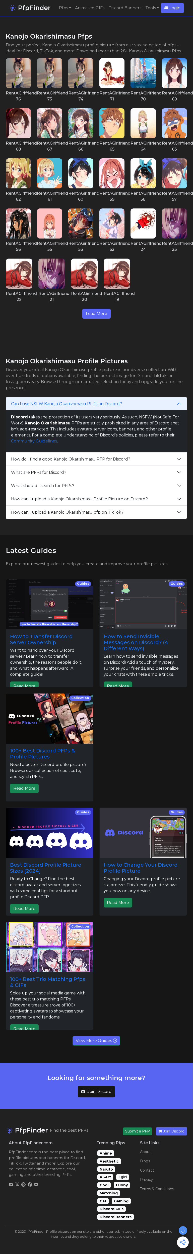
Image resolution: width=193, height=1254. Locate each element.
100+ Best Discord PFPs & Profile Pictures (42, 754)
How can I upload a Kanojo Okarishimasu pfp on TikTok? (67, 512)
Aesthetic (109, 1161)
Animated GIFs (89, 8)
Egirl (122, 1177)
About (145, 1152)
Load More (96, 313)
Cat (103, 1201)
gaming (16, 1174)
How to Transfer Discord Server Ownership (41, 639)
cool (71, 1169)
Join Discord (100, 1091)
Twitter (29, 1163)
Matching (109, 1193)
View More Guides (94, 1040)
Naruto (106, 1169)
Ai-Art (105, 1177)
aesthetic (56, 1169)
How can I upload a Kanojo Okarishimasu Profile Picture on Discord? (79, 499)
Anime (106, 1153)
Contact (147, 1170)
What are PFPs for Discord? (38, 472)
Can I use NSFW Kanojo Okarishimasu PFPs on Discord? (66, 403)
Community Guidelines (34, 441)
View (18, 73)
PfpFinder (33, 8)
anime (39, 1169)
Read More (24, 686)
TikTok (15, 1163)
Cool (104, 1185)
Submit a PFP (137, 1131)
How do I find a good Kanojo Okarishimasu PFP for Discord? (70, 459)
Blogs (145, 1161)
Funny (122, 1185)
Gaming (121, 1201)
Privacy (146, 1179)
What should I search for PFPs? (42, 485)
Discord (77, 1157)
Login (174, 8)
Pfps (63, 8)
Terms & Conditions (157, 1189)
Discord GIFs (111, 1209)
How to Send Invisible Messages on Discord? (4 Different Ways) (136, 642)
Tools (150, 8)
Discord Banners (124, 8)
